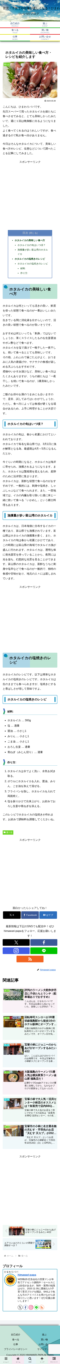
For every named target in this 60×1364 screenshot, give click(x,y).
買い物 (44, 1339)
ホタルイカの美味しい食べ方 (30, 240)
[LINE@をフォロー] (43, 950)
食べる (9, 832)
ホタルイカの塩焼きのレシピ (30, 258)
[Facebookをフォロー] (43, 942)
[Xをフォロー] (16, 942)
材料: (23, 268)
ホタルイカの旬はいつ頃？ (32, 245)
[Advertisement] (30, 194)
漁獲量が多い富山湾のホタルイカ (33, 251)
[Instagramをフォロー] (16, 950)
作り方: (24, 273)
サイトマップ (44, 1349)
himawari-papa (27, 1274)
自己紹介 (15, 1334)
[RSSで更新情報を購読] (30, 959)
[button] (53, 780)
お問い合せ (44, 1344)
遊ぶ (44, 1334)
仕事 (15, 1344)
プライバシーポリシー (15, 1349)
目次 (25, 232)
